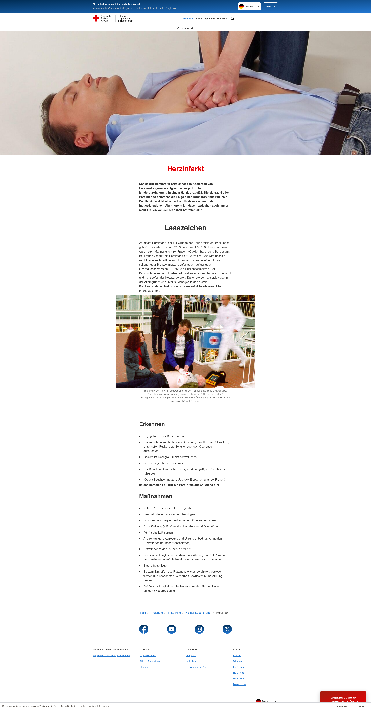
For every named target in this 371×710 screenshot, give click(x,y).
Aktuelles (191, 661)
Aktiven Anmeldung (150, 661)
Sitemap (237, 661)
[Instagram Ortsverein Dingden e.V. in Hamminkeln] (199, 629)
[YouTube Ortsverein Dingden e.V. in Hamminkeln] (171, 629)
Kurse (199, 18)
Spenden (210, 18)
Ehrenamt (145, 667)
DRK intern (239, 678)
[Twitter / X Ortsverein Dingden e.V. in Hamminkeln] (227, 629)
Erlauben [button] (361, 706)
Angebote (188, 18)
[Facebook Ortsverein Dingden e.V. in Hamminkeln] (143, 629)
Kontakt (237, 655)
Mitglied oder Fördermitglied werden (111, 655)
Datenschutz (239, 684)
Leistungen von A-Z (196, 667)
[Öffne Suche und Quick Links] (232, 18)
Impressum (238, 667)
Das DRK (222, 18)
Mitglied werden (148, 655)
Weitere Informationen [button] (100, 706)
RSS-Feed (238, 672)
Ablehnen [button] (342, 706)
